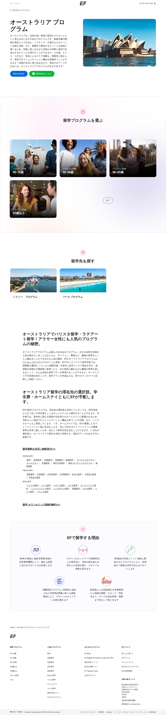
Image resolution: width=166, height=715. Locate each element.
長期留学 (59, 460)
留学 (29, 460)
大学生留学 (52, 474)
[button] (15, 3)
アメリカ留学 (32, 485)
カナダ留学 (73, 485)
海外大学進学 (59, 463)
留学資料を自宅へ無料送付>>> (39, 449)
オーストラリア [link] (43, 627)
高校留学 (30, 474)
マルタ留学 (87, 489)
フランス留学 (42, 492)
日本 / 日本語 (17, 712)
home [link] (12, 627)
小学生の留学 (90, 474)
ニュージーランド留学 (40, 489)
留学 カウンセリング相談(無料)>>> (41, 504)
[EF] (83, 3)
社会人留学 (77, 474)
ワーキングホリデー (32, 362)
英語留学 (69, 460)
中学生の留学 (34, 477)
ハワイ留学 (46, 485)
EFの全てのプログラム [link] (26, 627)
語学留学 (37, 460)
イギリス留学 (59, 485)
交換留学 (46, 463)
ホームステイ (32, 463)
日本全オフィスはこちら (131, 704)
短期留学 (48, 460)
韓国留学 (76, 489)
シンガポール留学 (61, 489)
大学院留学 (64, 474)
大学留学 (41, 474)
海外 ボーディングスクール (80, 463)
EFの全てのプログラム (21, 10)
